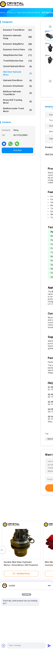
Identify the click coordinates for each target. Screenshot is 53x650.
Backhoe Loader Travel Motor (17, 109)
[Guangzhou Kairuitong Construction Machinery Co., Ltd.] (12, 4)
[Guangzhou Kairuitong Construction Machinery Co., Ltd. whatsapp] (10, 143)
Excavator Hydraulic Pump (17, 36)
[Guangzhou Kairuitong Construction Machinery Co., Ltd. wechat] (17, 143)
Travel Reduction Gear (17, 61)
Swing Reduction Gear (17, 55)
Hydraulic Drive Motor (17, 80)
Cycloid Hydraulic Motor (17, 66)
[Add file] (3, 646)
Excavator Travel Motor (17, 30)
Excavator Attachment (17, 86)
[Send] (49, 646)
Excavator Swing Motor (17, 44)
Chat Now (17, 150)
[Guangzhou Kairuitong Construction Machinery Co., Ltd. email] (4, 143)
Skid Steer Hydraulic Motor (17, 73)
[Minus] (49, 585)
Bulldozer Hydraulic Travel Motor (17, 92)
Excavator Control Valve (17, 49)
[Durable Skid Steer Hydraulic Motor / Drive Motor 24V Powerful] (21, 540)
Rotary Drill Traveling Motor (17, 101)
